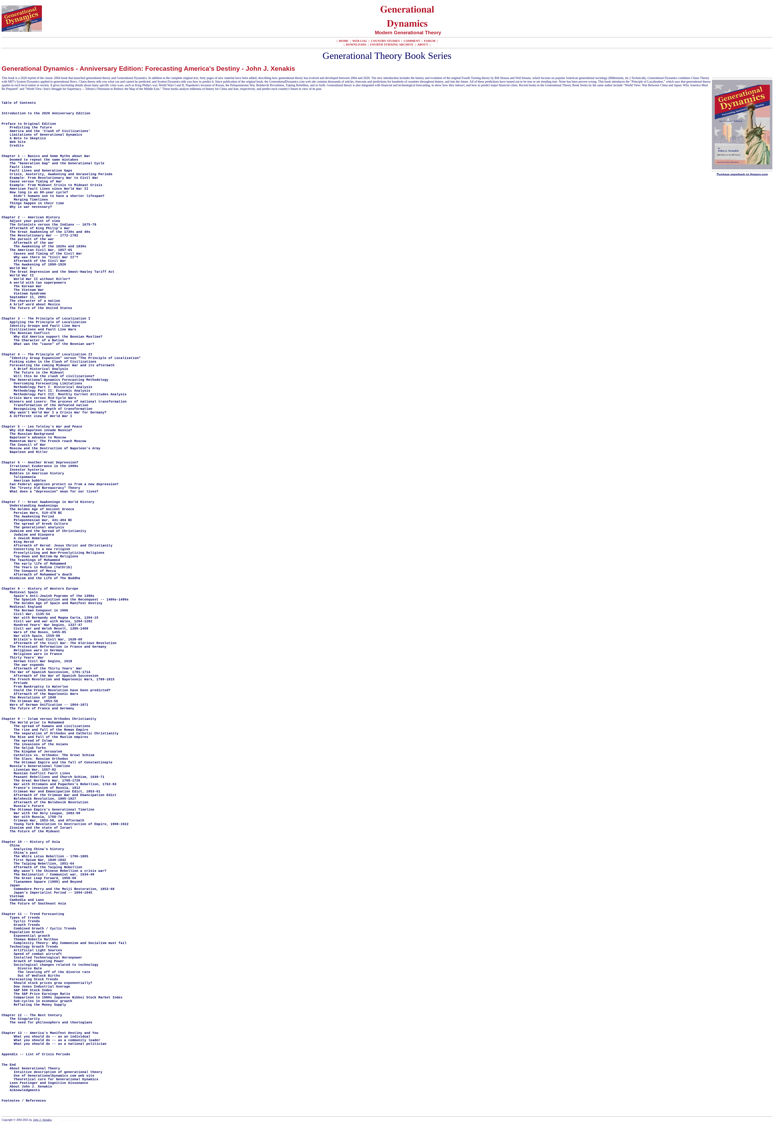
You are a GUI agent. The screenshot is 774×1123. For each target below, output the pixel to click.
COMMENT (412, 41)
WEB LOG (359, 41)
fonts (77, 1120)
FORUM (430, 41)
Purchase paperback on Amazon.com (742, 174)
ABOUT (422, 44)
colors (70, 1120)
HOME (344, 41)
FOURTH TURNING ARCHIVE (392, 44)
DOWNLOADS (356, 44)
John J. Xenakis (42, 1119)
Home (63, 1120)
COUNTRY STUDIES (385, 41)
